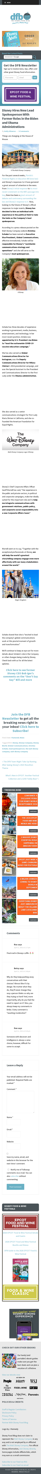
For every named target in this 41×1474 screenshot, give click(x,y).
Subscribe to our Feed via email (15, 1465)
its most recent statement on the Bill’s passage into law (20, 191)
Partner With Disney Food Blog (15, 1422)
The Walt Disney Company (17, 1445)
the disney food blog (20, 13)
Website (10, 1141)
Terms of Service (9, 1419)
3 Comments (24, 131)
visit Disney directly (27, 1448)
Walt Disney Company (23, 1439)
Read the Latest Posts (12, 53)
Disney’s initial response (17, 188)
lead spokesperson (17, 749)
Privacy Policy (8, 1416)
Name (10, 1117)
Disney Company (26, 743)
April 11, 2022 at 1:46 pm (22, 971)
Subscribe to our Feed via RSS (14, 1461)
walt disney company (19, 751)
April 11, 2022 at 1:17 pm (22, 948)
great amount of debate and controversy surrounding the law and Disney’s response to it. (19, 198)
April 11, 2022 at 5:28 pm (22, 1031)
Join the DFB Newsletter (16, 716)
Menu (9, 2)
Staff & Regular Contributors (14, 1409)
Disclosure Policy (9, 1412)
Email (10, 1129)
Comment (12, 1089)
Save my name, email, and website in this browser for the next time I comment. (20, 1160)
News (22, 737)
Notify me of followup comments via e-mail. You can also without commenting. (19, 1174)
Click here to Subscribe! (26, 728)
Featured (15, 737)
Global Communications (18, 746)
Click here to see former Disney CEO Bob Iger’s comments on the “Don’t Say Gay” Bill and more (20, 675)
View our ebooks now (11, 1374)
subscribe (15, 1176)
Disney (15, 743)
